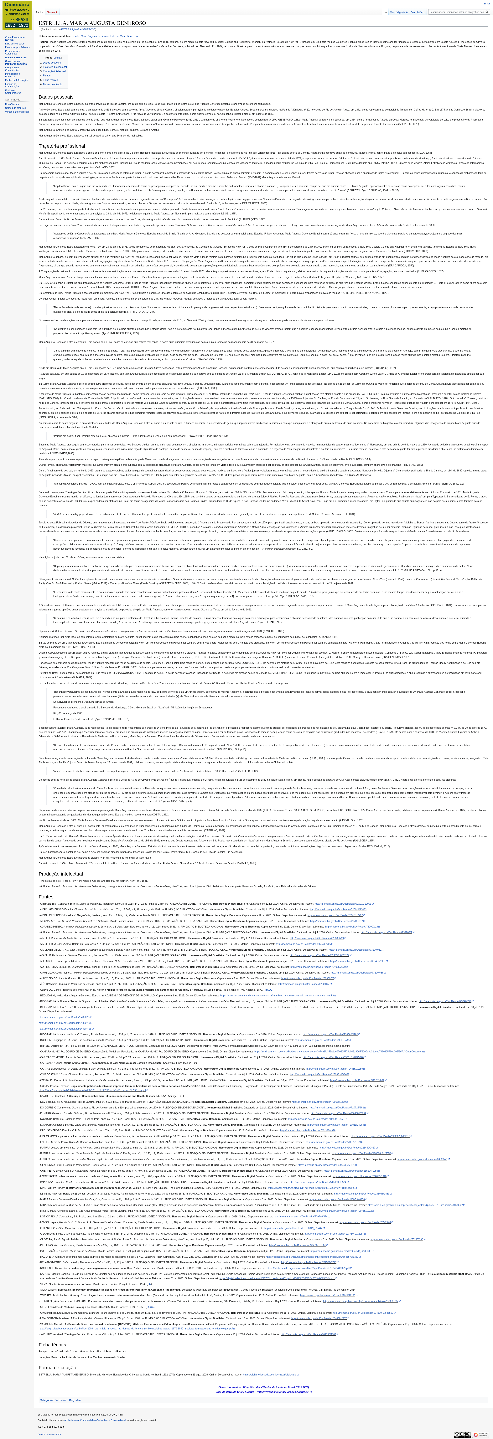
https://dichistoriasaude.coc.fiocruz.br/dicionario (269, 1374)
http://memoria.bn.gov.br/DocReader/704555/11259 (334, 1068)
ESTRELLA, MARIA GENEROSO (78, 29)
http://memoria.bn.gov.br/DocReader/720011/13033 (338, 909)
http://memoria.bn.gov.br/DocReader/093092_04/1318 (380, 1136)
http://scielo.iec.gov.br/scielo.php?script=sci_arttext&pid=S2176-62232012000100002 (415, 1205)
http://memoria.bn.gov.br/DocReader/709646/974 (301, 1216)
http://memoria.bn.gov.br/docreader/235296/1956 (351, 1170)
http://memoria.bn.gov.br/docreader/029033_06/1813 (327, 1165)
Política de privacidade (50, 1434)
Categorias (46, 1400)
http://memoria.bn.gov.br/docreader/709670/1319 (319, 1101)
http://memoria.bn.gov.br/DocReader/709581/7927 (335, 915)
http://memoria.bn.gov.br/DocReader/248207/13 (65, 1028)
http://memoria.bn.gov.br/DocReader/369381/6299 (338, 1113)
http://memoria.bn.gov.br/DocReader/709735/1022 (344, 1210)
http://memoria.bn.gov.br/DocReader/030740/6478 (337, 1199)
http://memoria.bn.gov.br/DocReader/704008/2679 (318, 966)
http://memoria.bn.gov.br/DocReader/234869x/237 (319, 1318)
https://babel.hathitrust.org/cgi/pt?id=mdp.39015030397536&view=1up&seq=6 (311, 1187)
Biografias (75, 1400)
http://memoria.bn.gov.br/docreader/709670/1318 (360, 1176)
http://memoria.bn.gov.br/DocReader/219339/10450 (316, 1119)
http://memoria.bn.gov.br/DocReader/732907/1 (386, 932)
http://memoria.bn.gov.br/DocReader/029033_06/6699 (319, 1074)
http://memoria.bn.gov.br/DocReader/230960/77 (307, 978)
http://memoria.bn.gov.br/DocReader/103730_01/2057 (334, 1233)
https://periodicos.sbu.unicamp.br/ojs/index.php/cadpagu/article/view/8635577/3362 (312, 1256)
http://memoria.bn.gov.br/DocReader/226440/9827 (347, 1147)
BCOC (268, 989)
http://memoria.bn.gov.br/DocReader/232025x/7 (336, 921)
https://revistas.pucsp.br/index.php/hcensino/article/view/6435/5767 (360, 1301)
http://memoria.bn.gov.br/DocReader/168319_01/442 (293, 1228)
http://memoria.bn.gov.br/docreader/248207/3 (422, 1159)
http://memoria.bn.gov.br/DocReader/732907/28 (351, 926)
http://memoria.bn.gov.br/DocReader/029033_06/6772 (319, 955)
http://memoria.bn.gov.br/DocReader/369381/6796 (322, 1040)
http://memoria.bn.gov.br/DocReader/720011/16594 (334, 1142)
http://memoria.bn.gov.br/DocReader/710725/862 (337, 1107)
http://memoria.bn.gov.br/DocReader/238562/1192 (330, 1034)
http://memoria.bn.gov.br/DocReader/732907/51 (355, 949)
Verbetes (60, 1400)
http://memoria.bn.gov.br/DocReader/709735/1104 (308, 1334)
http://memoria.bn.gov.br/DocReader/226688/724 (317, 938)
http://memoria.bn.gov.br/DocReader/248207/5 (64, 1017)
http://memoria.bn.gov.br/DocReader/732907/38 (357, 972)
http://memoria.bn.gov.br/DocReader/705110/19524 (318, 1182)
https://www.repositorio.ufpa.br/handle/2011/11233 (327, 1295)
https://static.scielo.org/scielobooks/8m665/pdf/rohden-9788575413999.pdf (308, 1268)
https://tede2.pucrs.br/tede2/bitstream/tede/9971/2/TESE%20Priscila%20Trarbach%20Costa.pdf (92, 1090)
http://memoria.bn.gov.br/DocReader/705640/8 (365, 1222)
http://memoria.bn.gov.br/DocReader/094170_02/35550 (363, 1312)
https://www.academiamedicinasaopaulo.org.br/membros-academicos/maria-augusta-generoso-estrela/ (277, 995)
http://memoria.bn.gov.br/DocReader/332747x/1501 (297, 1245)
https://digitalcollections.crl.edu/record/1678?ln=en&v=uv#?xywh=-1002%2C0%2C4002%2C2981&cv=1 (277, 1278)
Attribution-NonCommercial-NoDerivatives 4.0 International (95, 1420)
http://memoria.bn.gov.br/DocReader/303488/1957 (358, 961)
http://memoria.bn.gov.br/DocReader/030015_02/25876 (333, 1057)
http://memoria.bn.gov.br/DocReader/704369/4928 (307, 1130)
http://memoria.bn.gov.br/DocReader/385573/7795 (303, 944)
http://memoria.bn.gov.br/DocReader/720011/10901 (343, 903)
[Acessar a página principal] (17, 15)
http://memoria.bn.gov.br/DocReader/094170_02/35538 (340, 1251)
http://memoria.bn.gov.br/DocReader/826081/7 (303, 984)
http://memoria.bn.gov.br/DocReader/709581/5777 (308, 1262)
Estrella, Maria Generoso (124, 36)
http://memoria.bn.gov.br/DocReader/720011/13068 (335, 1124)
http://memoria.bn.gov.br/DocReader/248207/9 (64, 1022)
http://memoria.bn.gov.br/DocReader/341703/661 (357, 1080)
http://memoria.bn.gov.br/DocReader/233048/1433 (361, 1193)
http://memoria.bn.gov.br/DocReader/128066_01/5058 (361, 1153)
